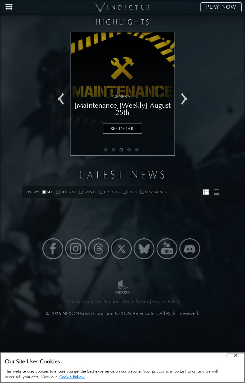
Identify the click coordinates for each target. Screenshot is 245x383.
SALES (132, 192)
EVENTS (90, 192)
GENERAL (68, 192)
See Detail (122, 129)
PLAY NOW (221, 7)
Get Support (107, 301)
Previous (61, 99)
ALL (50, 192)
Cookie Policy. (72, 377)
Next (184, 99)
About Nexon (135, 301)
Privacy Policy (165, 301)
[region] (122, 367)
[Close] (235, 355)
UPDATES (112, 192)
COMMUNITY (156, 192)
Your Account (79, 301)
